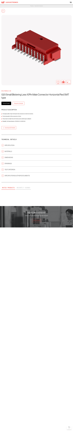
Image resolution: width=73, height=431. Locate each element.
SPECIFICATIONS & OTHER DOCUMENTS (17, 176)
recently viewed (23, 188)
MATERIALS (8, 151)
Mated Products (8, 188)
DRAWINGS (8, 163)
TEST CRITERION (10, 169)
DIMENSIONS (9, 157)
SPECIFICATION (9, 145)
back (3, 11)
